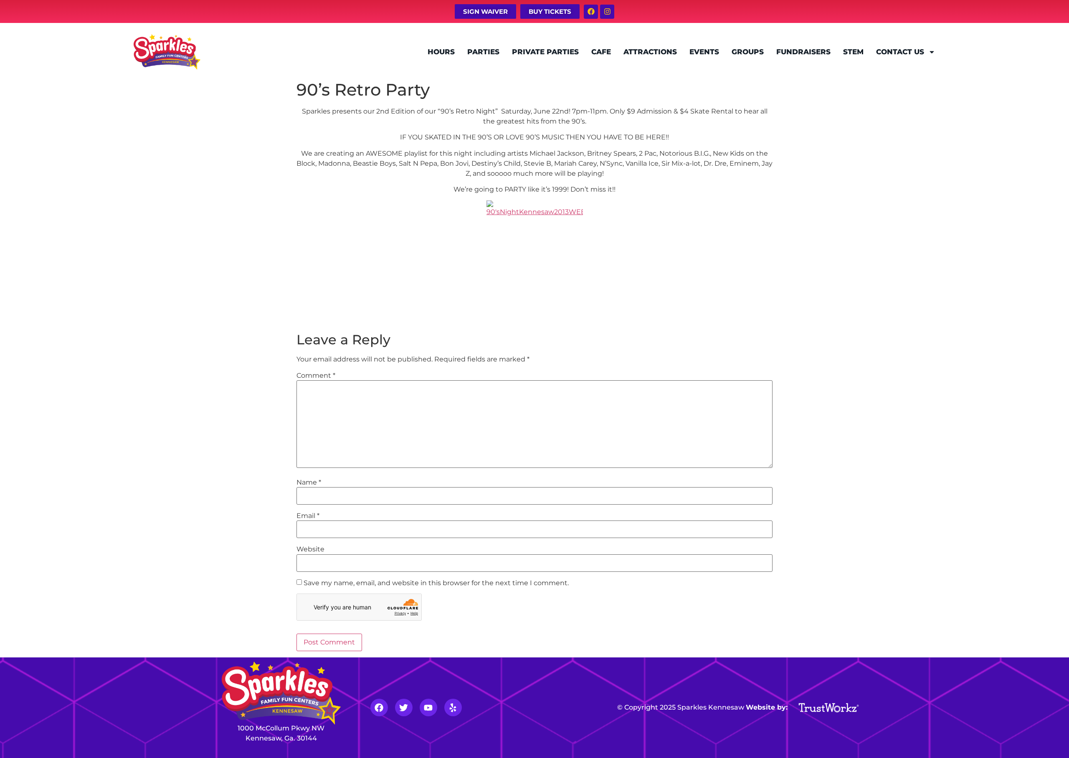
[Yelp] (453, 707)
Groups (748, 52)
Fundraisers (803, 52)
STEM (853, 52)
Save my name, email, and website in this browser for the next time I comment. (436, 583)
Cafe (601, 52)
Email (307, 516)
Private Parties (545, 52)
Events (704, 52)
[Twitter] (404, 707)
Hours (441, 52)
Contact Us (900, 52)
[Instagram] (607, 12)
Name (308, 482)
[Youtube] (428, 707)
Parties (483, 52)
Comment (315, 375)
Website (310, 549)
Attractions (650, 52)
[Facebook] (591, 12)
